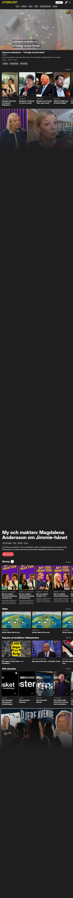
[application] (36, 29)
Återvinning (24, 63)
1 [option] (12, 561)
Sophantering (14, 63)
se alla (68, 69)
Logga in (59, 2)
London (5, 63)
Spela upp (9, 554)
